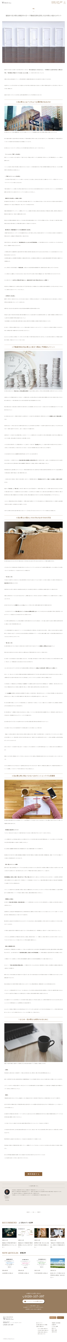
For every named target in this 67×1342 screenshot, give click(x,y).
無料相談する (60, 1317)
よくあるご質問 (55, 1326)
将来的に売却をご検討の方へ (43, 1332)
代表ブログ (54, 1328)
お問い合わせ (54, 1331)
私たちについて (39, 1322)
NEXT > (39, 1212)
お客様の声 (54, 1324)
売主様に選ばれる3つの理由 (41, 1324)
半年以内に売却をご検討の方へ (43, 1330)
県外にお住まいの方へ (42, 1333)
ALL (33, 1212)
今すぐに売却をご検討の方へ (43, 1328)
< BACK (27, 1212)
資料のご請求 (54, 1330)
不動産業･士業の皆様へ (56, 1322)
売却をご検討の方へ (40, 1326)
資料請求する (53, 1317)
